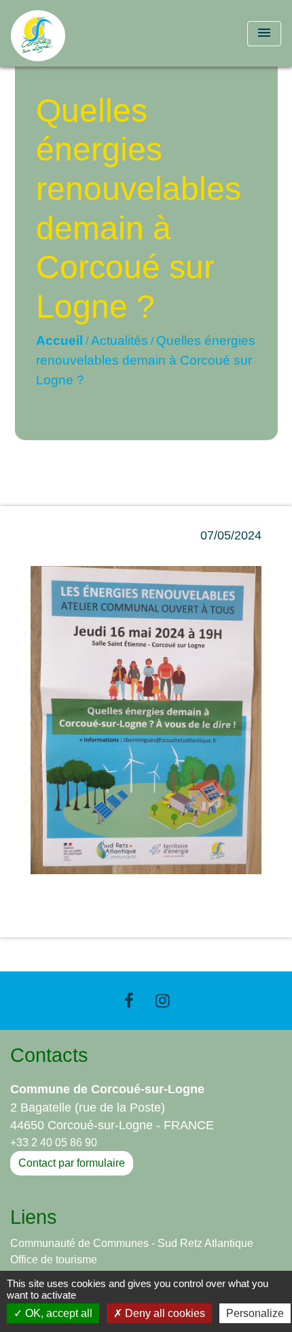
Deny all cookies (163, 1313)
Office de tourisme (53, 1259)
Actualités (119, 340)
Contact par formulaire (71, 1163)
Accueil (59, 340)
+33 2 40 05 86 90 (53, 1142)
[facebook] (129, 1000)
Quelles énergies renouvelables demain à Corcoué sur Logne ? (145, 360)
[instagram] (163, 1000)
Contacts (49, 1055)
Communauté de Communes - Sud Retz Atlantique (131, 1243)
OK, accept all (57, 1313)
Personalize (255, 1313)
